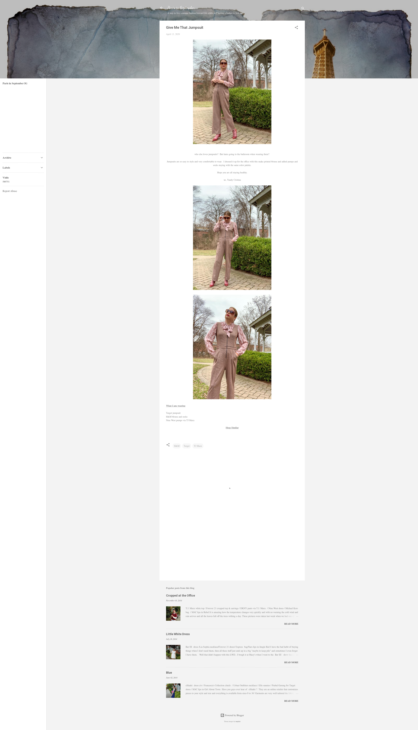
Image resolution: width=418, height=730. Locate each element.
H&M (176, 445)
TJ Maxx (198, 445)
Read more (291, 623)
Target (187, 445)
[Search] (303, 9)
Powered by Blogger (234, 715)
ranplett (238, 721)
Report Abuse (10, 191)
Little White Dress (178, 634)
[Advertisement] (232, 550)
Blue (169, 672)
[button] (296, 28)
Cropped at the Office (180, 595)
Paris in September (181, 7)
